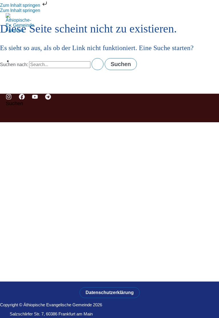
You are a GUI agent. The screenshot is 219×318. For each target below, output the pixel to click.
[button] (14, 104)
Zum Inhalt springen (20, 5)
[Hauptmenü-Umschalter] (17, 87)
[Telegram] (48, 98)
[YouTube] (35, 98)
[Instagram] (9, 98)
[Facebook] (22, 98)
